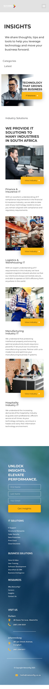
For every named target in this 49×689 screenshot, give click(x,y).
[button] (44, 6)
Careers (11, 590)
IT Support (12, 528)
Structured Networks (16, 531)
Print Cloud (12, 540)
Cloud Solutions (14, 543)
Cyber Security (13, 534)
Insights (11, 593)
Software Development (17, 566)
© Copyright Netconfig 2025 (24, 668)
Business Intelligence (16, 573)
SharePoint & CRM (15, 570)
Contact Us (12, 596)
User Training (13, 563)
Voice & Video (13, 560)
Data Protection (14, 537)
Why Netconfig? (14, 587)
